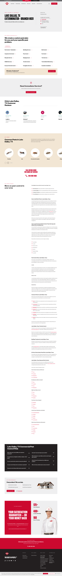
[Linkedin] (15, 560)
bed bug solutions (36, 346)
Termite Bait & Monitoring (47, 61)
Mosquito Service (8, 57)
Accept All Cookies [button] (45, 573)
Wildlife (34, 416)
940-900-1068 (44, 19)
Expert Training (42, 555)
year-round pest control (51, 363)
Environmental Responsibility (42, 557)
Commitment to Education (44, 558)
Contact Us (51, 559)
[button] (57, 573)
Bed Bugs (34, 402)
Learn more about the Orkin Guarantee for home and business (17, 528)
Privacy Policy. (32, 574)
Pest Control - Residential (10, 49)
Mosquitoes (35, 375)
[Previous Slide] (5, 163)
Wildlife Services (8, 61)
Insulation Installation (46, 65)
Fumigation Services (27, 65)
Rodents (34, 397)
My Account (51, 555)
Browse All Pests (34, 555)
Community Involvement (44, 560)
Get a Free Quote (10, 490)
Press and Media (42, 562)
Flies (33, 382)
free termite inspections (35, 329)
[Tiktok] (5, 560)
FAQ (41, 566)
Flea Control (25, 53)
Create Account (52, 71)
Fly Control (44, 53)
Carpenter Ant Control (9, 53)
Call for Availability (31, 92)
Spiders (34, 417)
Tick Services (44, 57)
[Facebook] (9, 560)
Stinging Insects (26, 57)
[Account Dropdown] (49, 3)
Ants (33, 371)
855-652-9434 (20, 490)
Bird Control (44, 49)
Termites (34, 373)
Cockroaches (35, 377)
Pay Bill (50, 556)
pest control (51, 211)
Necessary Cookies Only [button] (51, 573)
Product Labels (51, 560)
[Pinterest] (13, 560)
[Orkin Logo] (7, 3)
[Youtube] (11, 560)
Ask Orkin (41, 565)
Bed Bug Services (27, 49)
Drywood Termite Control (10, 65)
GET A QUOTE (54, 3)
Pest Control (24, 555)
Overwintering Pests (36, 412)
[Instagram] (7, 560)
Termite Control (26, 61)
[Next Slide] (8, 163)
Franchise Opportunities (44, 561)
